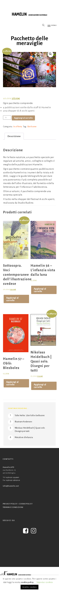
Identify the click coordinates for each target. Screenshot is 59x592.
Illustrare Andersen (23, 422)
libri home (31, 126)
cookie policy (27, 582)
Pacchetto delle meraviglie (29, 40)
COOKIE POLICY (26, 504)
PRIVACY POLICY (10, 504)
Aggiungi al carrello (23, 118)
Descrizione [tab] (14, 136)
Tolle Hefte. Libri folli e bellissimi (30, 415)
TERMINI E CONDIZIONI (13, 507)
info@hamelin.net (11, 486)
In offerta (17, 126)
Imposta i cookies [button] (45, 582)
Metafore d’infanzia (24, 437)
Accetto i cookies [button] (29, 587)
